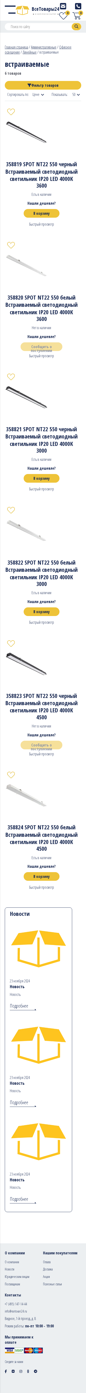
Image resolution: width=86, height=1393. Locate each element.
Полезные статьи (52, 1284)
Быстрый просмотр (41, 224)
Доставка (48, 1269)
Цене (35, 94)
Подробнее (19, 1006)
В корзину (41, 213)
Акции (46, 1276)
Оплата (47, 1262)
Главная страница (16, 47)
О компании (12, 1262)
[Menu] (10, 10)
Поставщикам (12, 1284)
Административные (43, 47)
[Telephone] (78, 6)
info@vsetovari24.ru (16, 1311)
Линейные (30, 52)
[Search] (76, 26)
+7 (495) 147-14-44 (16, 1304)
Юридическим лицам (17, 1276)
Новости (9, 1269)
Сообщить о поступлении (41, 347)
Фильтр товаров (45, 85)
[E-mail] (63, 6)
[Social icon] (6, 1371)
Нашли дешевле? (41, 203)
